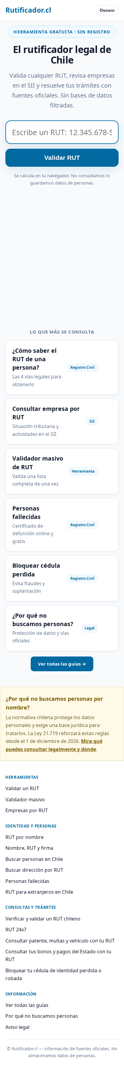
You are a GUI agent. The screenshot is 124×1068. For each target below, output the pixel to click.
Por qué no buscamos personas (41, 1016)
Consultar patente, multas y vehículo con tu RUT (60, 940)
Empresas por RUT (26, 810)
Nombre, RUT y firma (29, 848)
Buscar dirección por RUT (34, 870)
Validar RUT (62, 157)
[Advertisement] (62, 252)
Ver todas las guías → (62, 664)
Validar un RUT (22, 788)
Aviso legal (17, 1027)
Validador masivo (25, 799)
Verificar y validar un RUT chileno (42, 918)
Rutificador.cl (28, 10)
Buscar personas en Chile (34, 859)
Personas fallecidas (27, 881)
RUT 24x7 (15, 929)
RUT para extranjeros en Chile (39, 892)
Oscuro (107, 10)
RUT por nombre (24, 837)
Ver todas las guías (26, 1005)
